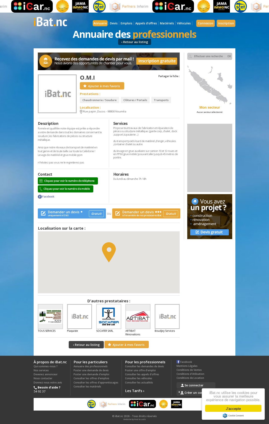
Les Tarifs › (134, 390)
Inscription (226, 23)
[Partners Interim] (123, 6)
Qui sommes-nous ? (46, 366)
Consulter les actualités (139, 382)
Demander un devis (75, 213)
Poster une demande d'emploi (91, 374)
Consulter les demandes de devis (144, 366)
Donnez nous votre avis (48, 382)
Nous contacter (43, 378)
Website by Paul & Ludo (134, 419)
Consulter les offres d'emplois (91, 378)
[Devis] (209, 216)
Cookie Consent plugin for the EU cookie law (233, 415)
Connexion (205, 23)
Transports (161, 100)
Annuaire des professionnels (91, 366)
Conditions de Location (190, 378)
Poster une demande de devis (91, 370)
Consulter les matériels (87, 386)
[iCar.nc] (25, 6)
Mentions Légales (187, 366)
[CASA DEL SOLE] (56, 6)
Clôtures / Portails (135, 100)
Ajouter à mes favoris (104, 86)
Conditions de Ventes (189, 370)
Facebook (48, 196)
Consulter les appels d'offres (142, 374)
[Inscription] (109, 61)
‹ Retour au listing (134, 42)
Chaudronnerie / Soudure (99, 100)
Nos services (41, 370)
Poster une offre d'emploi (140, 370)
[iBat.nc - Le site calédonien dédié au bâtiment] (50, 21)
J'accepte (233, 408)
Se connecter (194, 385)
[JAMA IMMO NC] (74, 6)
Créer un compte (197, 393)
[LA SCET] (93, 6)
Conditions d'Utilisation (190, 374)
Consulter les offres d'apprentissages (96, 382)
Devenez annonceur (46, 374)
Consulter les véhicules (138, 378)
